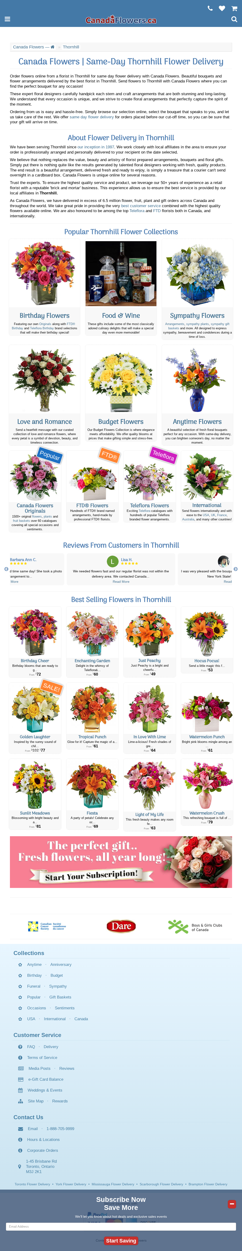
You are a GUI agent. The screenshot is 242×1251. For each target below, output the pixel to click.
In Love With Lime (150, 737)
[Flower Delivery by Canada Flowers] (121, 19)
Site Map (35, 1101)
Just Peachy (149, 661)
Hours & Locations (43, 1139)
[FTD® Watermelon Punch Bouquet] (207, 708)
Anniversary (61, 964)
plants (48, 516)
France (222, 515)
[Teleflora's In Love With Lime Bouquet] (150, 708)
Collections (28, 953)
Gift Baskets (60, 997)
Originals (45, 324)
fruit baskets (21, 521)
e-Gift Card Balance (45, 1079)
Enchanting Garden (92, 661)
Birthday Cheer (35, 661)
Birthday (34, 975)
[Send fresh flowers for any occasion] (197, 379)
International (206, 506)
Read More (10, 581)
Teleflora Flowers (149, 506)
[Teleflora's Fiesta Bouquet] (92, 784)
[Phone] (208, 8)
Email (33, 1129)
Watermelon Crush (207, 813)
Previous (6, 569)
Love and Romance (44, 422)
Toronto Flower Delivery (32, 1184)
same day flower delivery (92, 117)
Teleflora (137, 211)
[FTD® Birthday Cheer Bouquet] (35, 632)
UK (213, 515)
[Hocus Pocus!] (207, 632)
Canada (81, 1019)
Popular (34, 997)
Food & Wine (121, 316)
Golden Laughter (35, 737)
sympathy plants (197, 324)
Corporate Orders (42, 1150)
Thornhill (71, 47)
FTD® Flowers (92, 506)
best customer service (141, 206)
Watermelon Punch (207, 737)
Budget (57, 975)
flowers (37, 516)
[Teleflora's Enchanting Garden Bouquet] (92, 632)
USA (206, 515)
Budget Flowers (120, 422)
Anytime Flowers (197, 422)
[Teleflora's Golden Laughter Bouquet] (35, 708)
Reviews (66, 1068)
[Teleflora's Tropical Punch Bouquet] (92, 708)
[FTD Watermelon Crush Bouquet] (207, 784)
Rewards (60, 1101)
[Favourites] (219, 8)
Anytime (34, 964)
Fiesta (92, 813)
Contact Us (28, 1117)
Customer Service (37, 1035)
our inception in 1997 (96, 147)
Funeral (33, 986)
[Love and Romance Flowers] (44, 379)
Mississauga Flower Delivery (113, 1184)
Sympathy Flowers (197, 316)
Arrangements (174, 324)
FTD (157, 211)
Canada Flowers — (32, 47)
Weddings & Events (45, 1090)
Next (235, 569)
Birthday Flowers (44, 316)
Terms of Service (42, 1057)
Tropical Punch (92, 737)
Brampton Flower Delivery (208, 1184)
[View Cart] (232, 8)
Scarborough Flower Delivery (161, 1184)
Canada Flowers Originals (35, 508)
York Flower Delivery (71, 1184)
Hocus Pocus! (206, 661)
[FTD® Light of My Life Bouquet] (150, 785)
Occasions (36, 1008)
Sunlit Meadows (35, 813)
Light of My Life (149, 815)
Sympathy (58, 986)
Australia (188, 519)
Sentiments (65, 1008)
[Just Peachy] (150, 632)
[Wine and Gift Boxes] (120, 273)
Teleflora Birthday (42, 328)
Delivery (51, 1047)
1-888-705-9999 (60, 1129)
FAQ (31, 1047)
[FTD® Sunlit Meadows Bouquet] (35, 784)
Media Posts (40, 1068)
